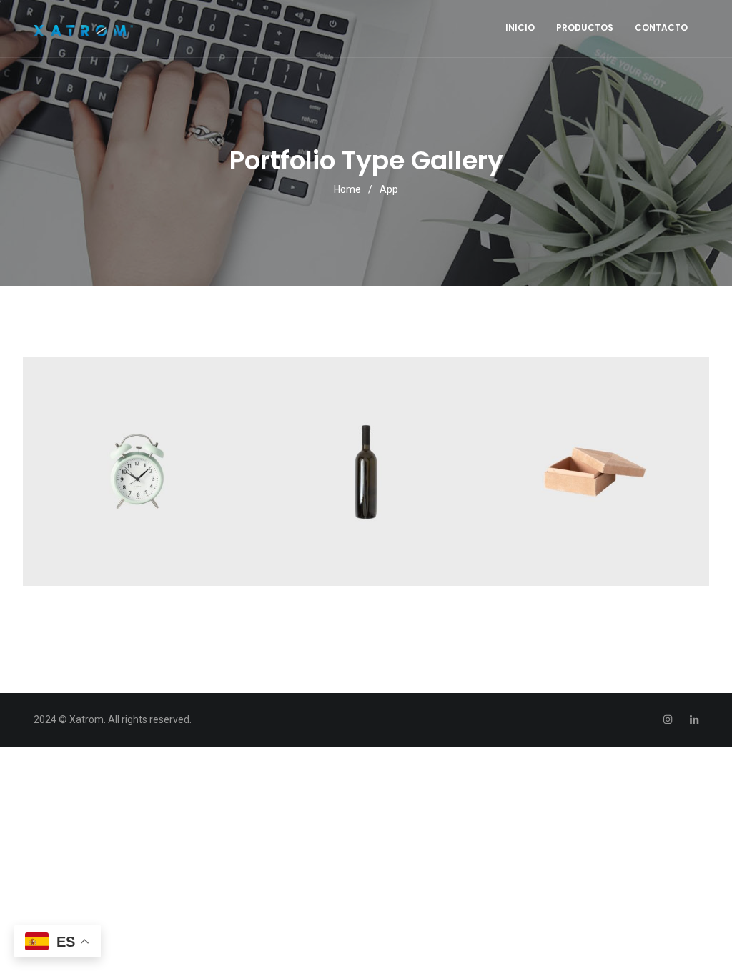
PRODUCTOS (584, 27)
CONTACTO (661, 27)
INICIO (520, 27)
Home (347, 189)
